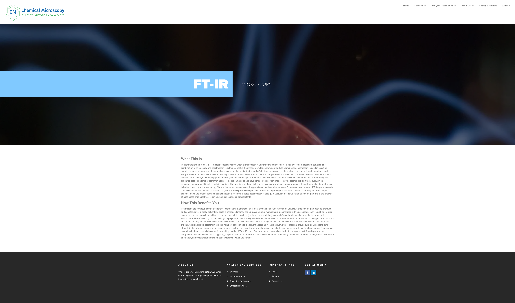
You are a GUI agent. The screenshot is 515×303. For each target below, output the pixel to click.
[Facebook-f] (307, 273)
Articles (506, 5)
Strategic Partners (488, 5)
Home (406, 5)
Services (418, 5)
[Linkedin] (314, 273)
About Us (466, 5)
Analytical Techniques (442, 5)
